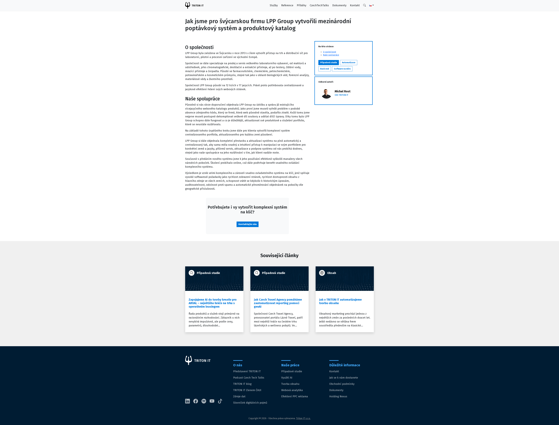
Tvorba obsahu (290, 384)
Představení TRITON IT (247, 371)
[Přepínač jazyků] (370, 5)
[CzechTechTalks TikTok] (222, 401)
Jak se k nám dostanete (343, 377)
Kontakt (355, 5)
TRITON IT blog (242, 384)
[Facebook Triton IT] (197, 401)
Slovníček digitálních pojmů (250, 402)
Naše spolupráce (331, 55)
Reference (287, 5)
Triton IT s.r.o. (303, 418)
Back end (324, 69)
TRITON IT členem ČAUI (247, 390)
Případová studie (328, 62)
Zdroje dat (239, 396)
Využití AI (286, 377)
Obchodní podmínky (341, 384)
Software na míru (342, 69)
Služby (274, 5)
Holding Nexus (338, 396)
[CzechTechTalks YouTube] (214, 401)
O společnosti (329, 52)
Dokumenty (339, 5)
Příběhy (301, 5)
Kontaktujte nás (247, 224)
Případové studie (291, 371)
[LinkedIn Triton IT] (189, 401)
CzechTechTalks (319, 5)
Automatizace (348, 62)
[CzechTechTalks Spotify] (205, 401)
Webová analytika (292, 390)
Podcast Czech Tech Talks (248, 377)
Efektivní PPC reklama (294, 396)
